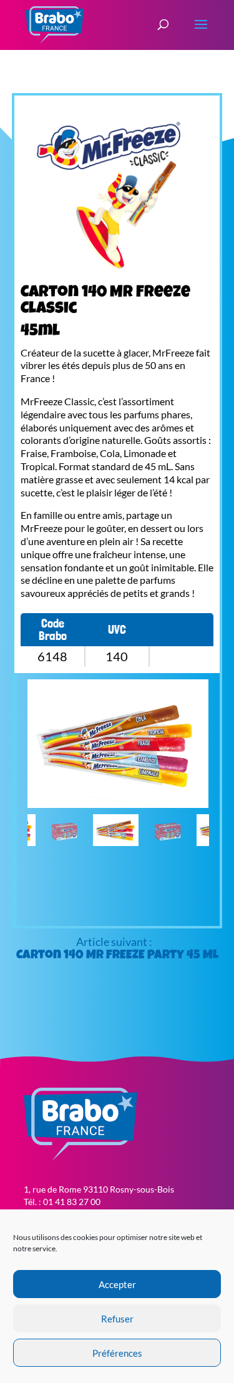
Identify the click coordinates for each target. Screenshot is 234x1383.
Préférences (117, 1353)
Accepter (117, 1284)
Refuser (117, 1318)
